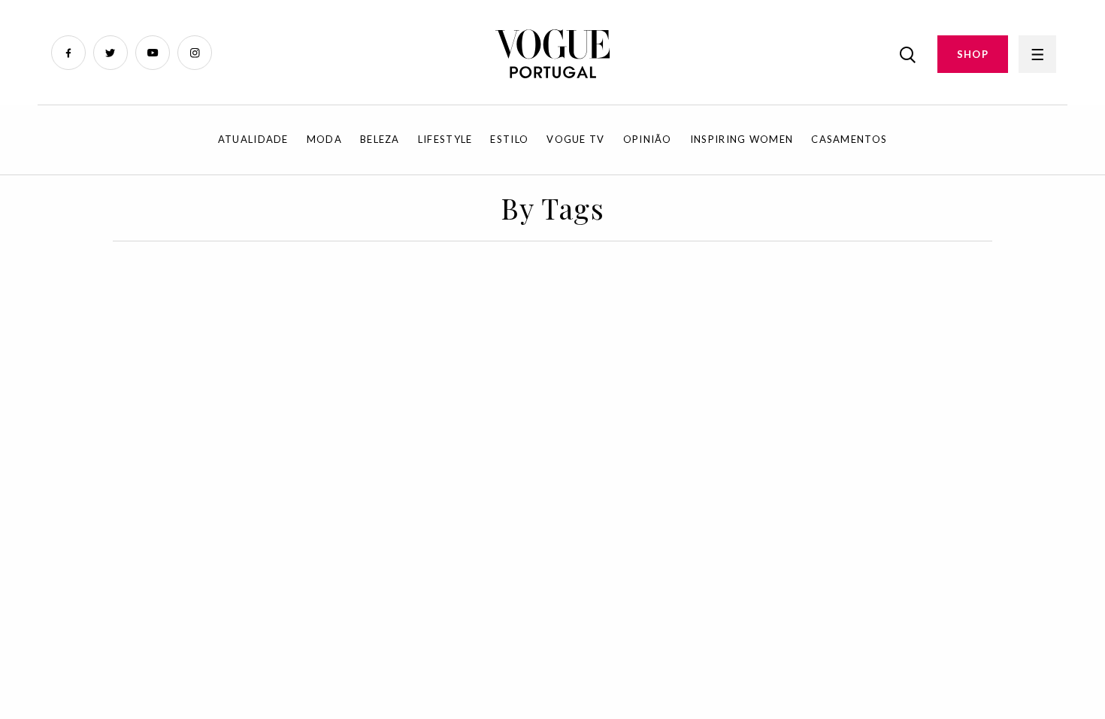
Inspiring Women (742, 139)
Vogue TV (575, 139)
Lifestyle (445, 139)
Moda (324, 139)
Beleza (380, 139)
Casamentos (849, 139)
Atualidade (253, 139)
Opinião (647, 139)
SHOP (972, 54)
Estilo (509, 139)
